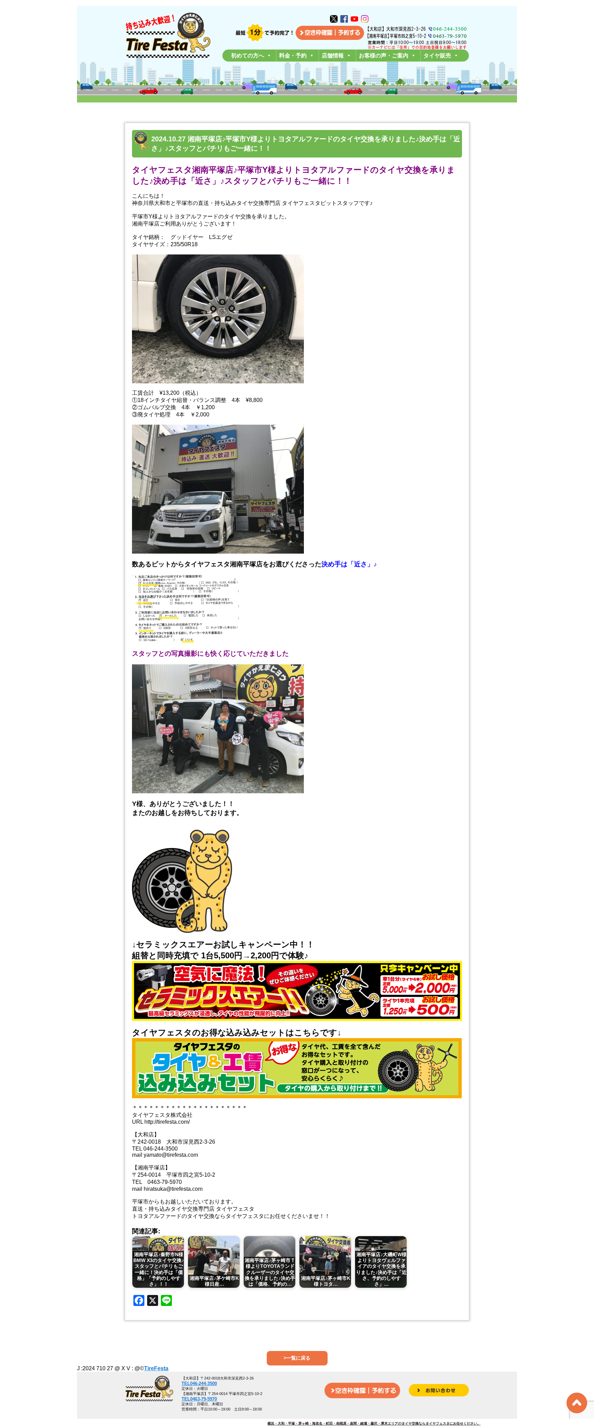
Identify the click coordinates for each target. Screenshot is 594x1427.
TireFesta (156, 1368)
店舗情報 (333, 55)
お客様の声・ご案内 (383, 55)
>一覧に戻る (297, 1358)
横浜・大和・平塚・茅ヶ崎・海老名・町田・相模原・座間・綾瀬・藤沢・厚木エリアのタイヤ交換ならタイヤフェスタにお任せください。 (374, 1423)
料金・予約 (293, 55)
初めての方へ (247, 55)
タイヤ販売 (437, 55)
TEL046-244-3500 (199, 1383)
